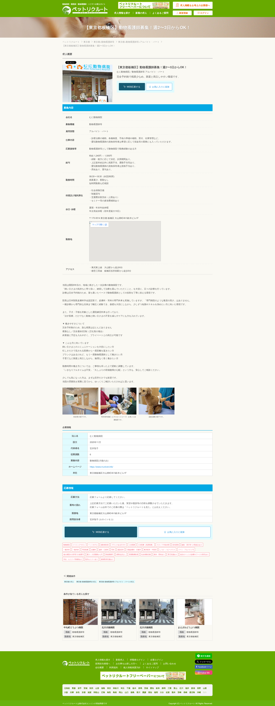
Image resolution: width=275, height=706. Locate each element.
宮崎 (179, 692)
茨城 (146, 688)
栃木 (134, 688)
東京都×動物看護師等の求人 (86, 581)
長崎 (185, 692)
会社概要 (99, 667)
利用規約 (113, 667)
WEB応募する (133, 86)
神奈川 (116, 688)
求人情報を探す (122, 13)
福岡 (156, 692)
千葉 (128, 688)
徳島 (132, 692)
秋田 (91, 688)
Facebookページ (205, 666)
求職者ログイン (137, 659)
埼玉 (122, 688)
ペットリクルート (71, 41)
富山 (175, 688)
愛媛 (144, 692)
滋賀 (89, 692)
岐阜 (158, 688)
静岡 (164, 688)
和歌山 (96, 692)
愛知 (152, 688)
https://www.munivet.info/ (101, 466)
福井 (187, 688)
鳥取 (109, 692)
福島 (103, 688)
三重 (169, 688)
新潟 (193, 688)
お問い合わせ (169, 663)
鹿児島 (192, 692)
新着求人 (120, 659)
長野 (199, 688)
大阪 (66, 692)
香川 (138, 692)
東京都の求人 (69, 581)
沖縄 (199, 692)
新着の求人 (141, 13)
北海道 (67, 688)
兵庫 (72, 692)
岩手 (79, 688)
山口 (126, 692)
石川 (181, 688)
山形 (97, 688)
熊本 (173, 692)
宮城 (85, 688)
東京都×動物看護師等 (104, 41)
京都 (84, 692)
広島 (103, 692)
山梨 (205, 688)
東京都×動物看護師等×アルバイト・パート (138, 41)
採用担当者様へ (102, 663)
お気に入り (160, 86)
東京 (109, 688)
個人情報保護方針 (132, 667)
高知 (150, 692)
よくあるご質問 (160, 13)
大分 (162, 692)
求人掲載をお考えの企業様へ (195, 5)
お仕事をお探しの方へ (126, 663)
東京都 (87, 41)
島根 (115, 692)
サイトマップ (152, 667)
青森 (74, 688)
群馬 (140, 688)
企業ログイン (156, 659)
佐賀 (168, 692)
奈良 (78, 692)
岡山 (121, 692)
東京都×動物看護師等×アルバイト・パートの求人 (116, 581)
